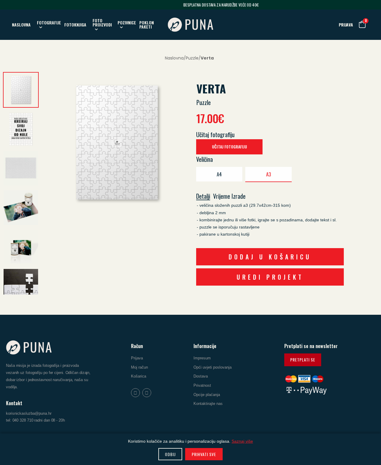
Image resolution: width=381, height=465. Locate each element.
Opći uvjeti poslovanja (212, 367)
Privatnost (202, 385)
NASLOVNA (21, 24)
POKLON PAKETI (146, 24)
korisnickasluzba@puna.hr (28, 413)
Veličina (204, 159)
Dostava (200, 376)
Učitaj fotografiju (215, 134)
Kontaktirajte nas (208, 403)
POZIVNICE (127, 22)
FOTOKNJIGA (75, 24)
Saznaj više (242, 441)
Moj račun (139, 367)
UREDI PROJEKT (270, 277)
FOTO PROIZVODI (102, 22)
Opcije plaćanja (206, 394)
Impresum (202, 358)
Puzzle (192, 58)
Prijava (137, 358)
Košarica (138, 376)
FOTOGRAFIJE (49, 22)
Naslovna (174, 58)
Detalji (203, 196)
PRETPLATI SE (302, 359)
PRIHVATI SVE (204, 454)
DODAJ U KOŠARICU (270, 256)
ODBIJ (170, 454)
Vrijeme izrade (229, 196)
